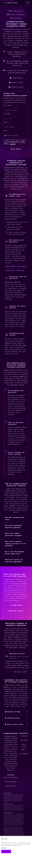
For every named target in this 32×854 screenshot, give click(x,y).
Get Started (24, 753)
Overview (24, 736)
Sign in (24, 749)
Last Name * (7, 114)
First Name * (8, 105)
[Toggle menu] (28, 3)
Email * (6, 122)
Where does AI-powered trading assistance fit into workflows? (15, 544)
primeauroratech (10, 3)
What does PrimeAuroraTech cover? (14, 518)
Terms (7, 141)
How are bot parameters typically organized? (13, 526)
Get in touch (24, 745)
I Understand (6, 851)
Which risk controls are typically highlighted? (14, 561)
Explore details (17, 611)
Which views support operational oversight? (13, 534)
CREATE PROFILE (16, 149)
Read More (12, 144)
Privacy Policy (14, 141)
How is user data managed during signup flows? (14, 552)
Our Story (23, 740)
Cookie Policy (11, 786)
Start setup (17, 605)
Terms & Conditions (11, 777)
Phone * (6, 130)
